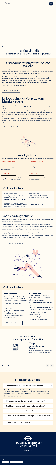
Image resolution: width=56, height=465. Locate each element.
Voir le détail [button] (5, 462)
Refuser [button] (12, 462)
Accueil (3, 46)
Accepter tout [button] (19, 462)
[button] (11, 90)
